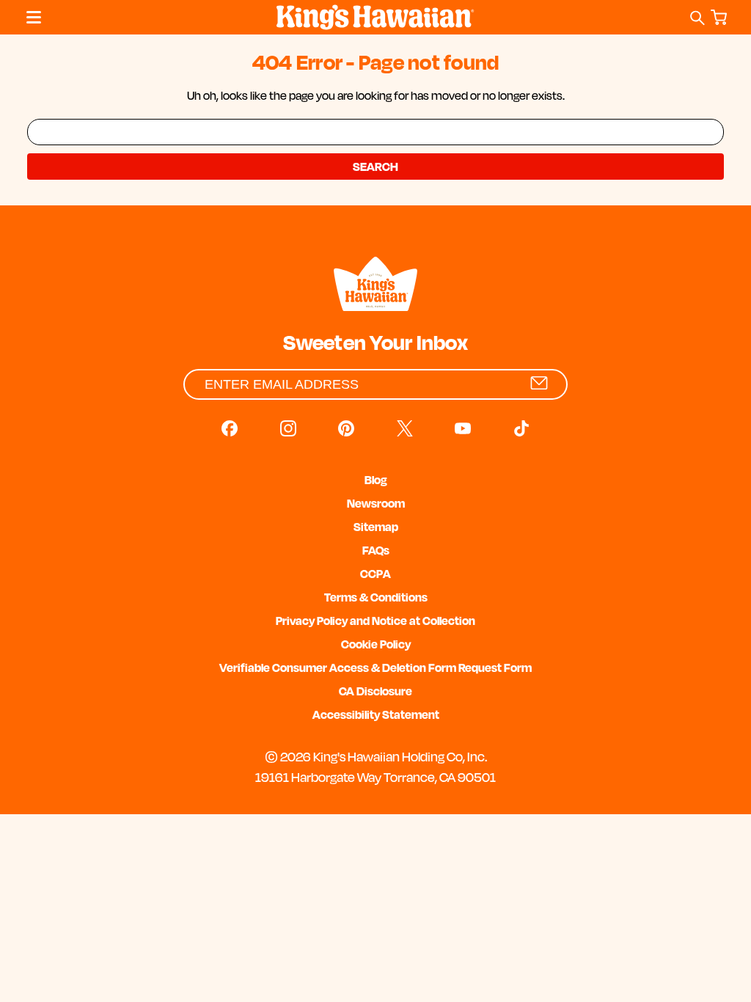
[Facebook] (229, 428)
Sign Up (539, 382)
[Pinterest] (346, 428)
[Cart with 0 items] (721, 18)
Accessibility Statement (375, 714)
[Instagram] (288, 428)
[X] (405, 428)
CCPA (375, 573)
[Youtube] (463, 428)
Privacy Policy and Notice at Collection (375, 620)
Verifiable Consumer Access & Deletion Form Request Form (375, 667)
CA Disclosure (375, 691)
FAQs (375, 550)
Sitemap (375, 526)
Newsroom (376, 503)
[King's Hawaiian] (375, 286)
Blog (375, 479)
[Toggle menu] (30, 17)
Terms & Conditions (376, 597)
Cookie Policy (376, 644)
